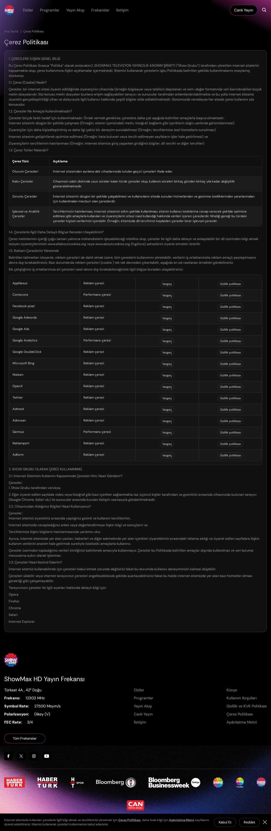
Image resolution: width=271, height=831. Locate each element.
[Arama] (264, 10)
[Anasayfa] (11, 660)
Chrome (15, 608)
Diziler (28, 10)
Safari (13, 615)
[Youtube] (46, 756)
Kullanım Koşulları (242, 698)
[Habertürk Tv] (47, 782)
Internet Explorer (22, 621)
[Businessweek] (174, 782)
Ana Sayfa (11, 31)
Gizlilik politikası (230, 284)
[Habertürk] (14, 782)
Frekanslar (100, 10)
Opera (13, 594)
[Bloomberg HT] (116, 782)
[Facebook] (8, 756)
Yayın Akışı (75, 10)
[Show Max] (9, 10)
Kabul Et (225, 822)
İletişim (122, 10)
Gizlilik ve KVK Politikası (247, 706)
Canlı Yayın (143, 714)
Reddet (249, 822)
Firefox (14, 601)
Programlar (49, 10)
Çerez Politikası (33, 31)
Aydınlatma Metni (242, 722)
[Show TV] (218, 782)
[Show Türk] (240, 782)
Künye (232, 690)
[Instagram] (34, 756)
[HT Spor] (77, 782)
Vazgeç (167, 284)
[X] (21, 756)
